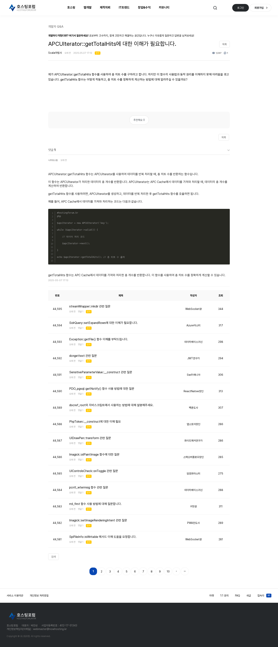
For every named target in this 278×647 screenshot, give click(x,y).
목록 (224, 44)
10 (168, 571)
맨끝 (185, 571)
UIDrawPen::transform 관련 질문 (90, 438)
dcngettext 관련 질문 (83, 356)
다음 (176, 571)
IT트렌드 (124, 7)
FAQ (237, 595)
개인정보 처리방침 (39, 595)
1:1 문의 (224, 595)
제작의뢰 (105, 7)
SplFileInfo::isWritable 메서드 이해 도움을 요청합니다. (102, 537)
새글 (248, 595)
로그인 (240, 7)
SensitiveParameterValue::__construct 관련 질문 (100, 372)
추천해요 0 (139, 119)
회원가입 (259, 7)
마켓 (211, 595)
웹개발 (88, 7)
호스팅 (71, 7)
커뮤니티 (164, 7)
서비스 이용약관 (15, 595)
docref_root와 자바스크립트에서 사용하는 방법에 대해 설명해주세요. (111, 405)
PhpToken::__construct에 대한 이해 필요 (95, 421)
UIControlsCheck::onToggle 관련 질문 (93, 471)
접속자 (263, 595)
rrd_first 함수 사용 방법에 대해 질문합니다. (95, 504)
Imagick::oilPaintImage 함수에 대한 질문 (94, 454)
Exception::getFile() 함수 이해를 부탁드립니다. (98, 339)
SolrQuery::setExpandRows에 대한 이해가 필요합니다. (103, 323)
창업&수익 (144, 7)
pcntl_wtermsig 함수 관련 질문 (88, 487)
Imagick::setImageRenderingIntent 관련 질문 (98, 520)
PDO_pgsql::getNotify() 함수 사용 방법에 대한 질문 (101, 388)
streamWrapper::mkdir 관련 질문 (89, 306)
